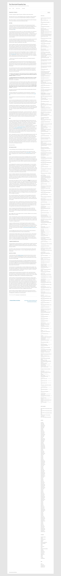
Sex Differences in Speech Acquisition (46, 107)
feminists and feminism (44, 542)
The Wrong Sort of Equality (44, 345)
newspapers (42, 550)
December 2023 (43, 439)
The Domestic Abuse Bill (44, 214)
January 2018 (42, 495)
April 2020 (42, 468)
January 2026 (42, 424)
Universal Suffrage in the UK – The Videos (46, 276)
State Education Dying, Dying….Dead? (46, 150)
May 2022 (42, 450)
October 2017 (42, 498)
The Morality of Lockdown (44, 180)
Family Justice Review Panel (44, 215)
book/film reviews (43, 536)
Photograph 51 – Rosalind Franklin (45, 351)
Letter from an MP (43, 322)
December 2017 (43, 496)
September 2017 (43, 499)
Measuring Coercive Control (44, 210)
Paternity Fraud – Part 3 (44, 378)
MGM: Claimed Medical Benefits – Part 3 (46, 298)
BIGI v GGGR (42, 229)
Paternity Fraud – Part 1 (44, 382)
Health (42, 544)
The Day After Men (43, 364)
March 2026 (42, 423)
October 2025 (42, 426)
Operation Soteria (43, 92)
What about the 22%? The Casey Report (46, 41)
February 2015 (43, 526)
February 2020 (43, 470)
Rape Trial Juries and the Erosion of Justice (46, 83)
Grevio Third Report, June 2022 (45, 101)
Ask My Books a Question (44, 40)
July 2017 (42, 501)
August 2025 (42, 427)
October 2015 (42, 519)
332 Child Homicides (43, 311)
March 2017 (42, 505)
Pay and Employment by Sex (44, 333)
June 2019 (42, 479)
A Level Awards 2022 (43, 98)
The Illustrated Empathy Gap (17, 4)
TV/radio (42, 557)
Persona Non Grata (43, 286)
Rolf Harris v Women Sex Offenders (45, 347)
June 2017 (42, 502)
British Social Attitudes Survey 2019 (45, 208)
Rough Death (42, 230)
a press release (28, 152)
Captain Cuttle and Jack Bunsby (45, 135)
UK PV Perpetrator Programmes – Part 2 (46, 284)
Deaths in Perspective (43, 143)
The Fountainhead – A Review (45, 154)
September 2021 (43, 453)
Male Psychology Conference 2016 (45, 331)
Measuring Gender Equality (44, 194)
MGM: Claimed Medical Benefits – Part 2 (46, 300)
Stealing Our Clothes (43, 365)
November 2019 (43, 473)
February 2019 (43, 482)
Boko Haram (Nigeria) (43, 397)
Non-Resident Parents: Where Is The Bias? (46, 243)
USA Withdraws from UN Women (45, 26)
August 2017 (42, 500)
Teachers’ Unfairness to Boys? (45, 366)
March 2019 (42, 481)
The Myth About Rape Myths (44, 131)
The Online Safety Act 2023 (44, 69)
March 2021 (42, 459)
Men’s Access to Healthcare (44, 255)
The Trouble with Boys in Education (45, 395)
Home (10, 8)
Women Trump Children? (44, 224)
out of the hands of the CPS (21, 126)
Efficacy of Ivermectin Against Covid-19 (46, 119)
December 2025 (43, 425)
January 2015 (42, 527)
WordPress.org (43, 566)
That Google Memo (43, 281)
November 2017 (43, 497)
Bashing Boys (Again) (43, 28)
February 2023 (43, 444)
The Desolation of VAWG (44, 360)
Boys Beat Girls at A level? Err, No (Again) (46, 38)
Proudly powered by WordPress (13, 572)
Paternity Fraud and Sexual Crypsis (45, 312)
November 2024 (43, 434)
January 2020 (42, 471)
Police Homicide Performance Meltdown (46, 190)
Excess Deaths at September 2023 (45, 75)
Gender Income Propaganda (44, 391)
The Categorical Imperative (44, 316)
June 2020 (42, 466)
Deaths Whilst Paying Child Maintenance (46, 162)
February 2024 (43, 438)
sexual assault (17, 294)
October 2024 (42, 435)
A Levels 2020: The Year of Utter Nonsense (46, 158)
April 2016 (42, 515)
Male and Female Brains (44, 344)
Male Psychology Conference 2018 (45, 253)
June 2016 (42, 513)
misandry (42, 549)
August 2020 (42, 465)
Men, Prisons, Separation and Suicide (46, 296)
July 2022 (42, 449)
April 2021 (42, 458)
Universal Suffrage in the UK (44, 376)
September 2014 (43, 531)
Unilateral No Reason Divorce (44, 227)
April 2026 (42, 422)
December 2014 (43, 528)
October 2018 (42, 486)
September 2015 (43, 520)
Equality (42, 541)
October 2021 (42, 452)
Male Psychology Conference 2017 (45, 289)
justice (41, 547)
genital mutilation (43, 543)
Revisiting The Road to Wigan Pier (45, 302)
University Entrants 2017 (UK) (44, 267)
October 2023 (42, 440)
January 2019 (42, 483)
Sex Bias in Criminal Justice (44, 241)
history (42, 545)
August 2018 (42, 488)
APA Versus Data (43, 226)
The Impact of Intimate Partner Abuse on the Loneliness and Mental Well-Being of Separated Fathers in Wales (46, 35)
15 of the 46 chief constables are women (29, 227)
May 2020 (42, 467)
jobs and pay (42, 546)
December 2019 (43, 472)
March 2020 (42, 469)
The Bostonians (43, 106)
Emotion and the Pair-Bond (44, 318)
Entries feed (42, 564)
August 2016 (42, 511)
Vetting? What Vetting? (44, 179)
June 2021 (42, 456)
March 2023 (42, 443)
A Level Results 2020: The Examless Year (46, 168)
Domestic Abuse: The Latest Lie (45, 212)
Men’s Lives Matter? (43, 175)
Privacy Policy (18, 8)
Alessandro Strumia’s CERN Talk (45, 245)
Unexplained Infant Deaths (44, 320)
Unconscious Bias (43, 291)
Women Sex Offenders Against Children (46, 274)
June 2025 (42, 429)
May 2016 (42, 514)
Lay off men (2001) (43, 393)
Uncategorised (43, 558)
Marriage (42, 330)
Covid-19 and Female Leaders (45, 164)
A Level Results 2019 (43, 206)
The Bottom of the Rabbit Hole (45, 314)
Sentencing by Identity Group (45, 46)
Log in (41, 563)
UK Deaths (42, 374)
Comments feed (43, 565)
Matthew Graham (20, 255)
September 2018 (43, 487)
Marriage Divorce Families (44, 548)
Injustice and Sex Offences (44, 24)
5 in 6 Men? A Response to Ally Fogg (45, 368)
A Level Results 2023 (43, 82)
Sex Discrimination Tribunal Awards (45, 204)
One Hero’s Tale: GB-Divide (44, 99)
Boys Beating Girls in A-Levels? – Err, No (46, 282)
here (14, 29)
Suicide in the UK (43, 394)
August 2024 (42, 436)
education (42, 540)
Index (13, 8)
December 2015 (43, 517)
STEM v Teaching (43, 375)
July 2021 (42, 455)
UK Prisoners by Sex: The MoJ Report (45, 271)
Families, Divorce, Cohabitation (45, 328)
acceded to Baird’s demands (18, 127)
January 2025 (42, 433)
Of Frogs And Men (43, 252)
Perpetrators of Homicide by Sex (45, 306)
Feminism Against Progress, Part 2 (45, 85)
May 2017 (42, 503)
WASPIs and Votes (43, 198)
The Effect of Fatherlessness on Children (46, 239)
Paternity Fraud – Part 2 (44, 380)
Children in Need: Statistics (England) (45, 192)
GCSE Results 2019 (43, 207)
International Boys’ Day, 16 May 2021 (46, 133)
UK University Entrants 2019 (44, 166)
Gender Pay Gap (43, 273)
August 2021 (42, 454)
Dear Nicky (42, 398)
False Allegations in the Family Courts (46, 160)
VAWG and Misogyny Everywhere (45, 22)
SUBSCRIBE (23, 8)
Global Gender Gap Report (44, 389)
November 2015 (43, 518)
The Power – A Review (44, 265)
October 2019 (42, 474)
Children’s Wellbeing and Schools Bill (45, 43)
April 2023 (42, 442)
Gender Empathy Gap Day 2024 (45, 57)
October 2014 (42, 530)
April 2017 (42, 504)
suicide (42, 556)
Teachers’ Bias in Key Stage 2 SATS (45, 261)
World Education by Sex (44, 266)
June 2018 (42, 490)
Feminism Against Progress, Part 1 (45, 87)
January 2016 (42, 516)
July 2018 (42, 489)
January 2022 (42, 451)
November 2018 (43, 485)
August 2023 (42, 441)
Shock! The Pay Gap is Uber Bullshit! (45, 259)
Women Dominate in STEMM (44, 342)
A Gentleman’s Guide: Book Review (45, 121)
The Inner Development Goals (45, 77)
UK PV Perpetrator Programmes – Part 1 (46, 287)
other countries (43, 551)
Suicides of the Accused (44, 183)
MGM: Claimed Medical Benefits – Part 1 (46, 304)
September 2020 (43, 464)
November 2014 (43, 529)
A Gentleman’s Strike (43, 56)
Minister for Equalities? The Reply (45, 181)
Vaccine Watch (43, 103)
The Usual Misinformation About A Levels (46, 250)
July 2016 (42, 512)
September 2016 (43, 510)
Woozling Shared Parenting (44, 235)
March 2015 (42, 525)
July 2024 (42, 437)
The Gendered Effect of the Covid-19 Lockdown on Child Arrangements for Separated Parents (46, 177)
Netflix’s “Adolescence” (44, 45)
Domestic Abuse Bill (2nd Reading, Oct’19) (46, 199)
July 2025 (42, 428)
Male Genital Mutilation (44, 363)
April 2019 (42, 480)
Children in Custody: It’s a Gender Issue (46, 196)
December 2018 (43, 484)
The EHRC (42, 335)
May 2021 (42, 457)
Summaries (42, 128)
